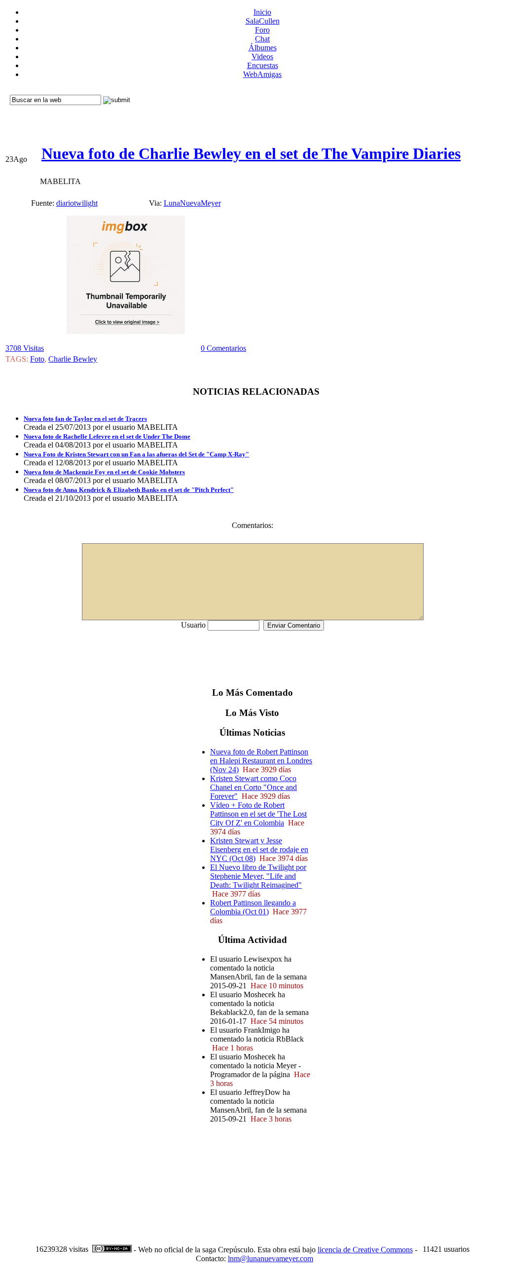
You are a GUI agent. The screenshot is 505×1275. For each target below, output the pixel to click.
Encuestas (262, 65)
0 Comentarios (223, 348)
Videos (262, 56)
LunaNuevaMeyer (192, 203)
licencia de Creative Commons (365, 1249)
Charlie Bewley (72, 359)
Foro (262, 30)
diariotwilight (77, 203)
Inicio (262, 12)
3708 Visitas (24, 348)
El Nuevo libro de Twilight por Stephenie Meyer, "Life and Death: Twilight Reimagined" (258, 876)
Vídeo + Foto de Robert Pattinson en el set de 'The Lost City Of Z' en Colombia (258, 814)
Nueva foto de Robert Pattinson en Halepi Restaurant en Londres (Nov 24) (261, 761)
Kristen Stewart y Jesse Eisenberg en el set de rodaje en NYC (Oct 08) (259, 849)
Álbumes (263, 47)
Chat (262, 39)
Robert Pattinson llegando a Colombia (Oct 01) (253, 907)
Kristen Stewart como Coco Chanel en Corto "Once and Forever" (253, 787)
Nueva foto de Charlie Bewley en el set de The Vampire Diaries (251, 153)
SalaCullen (263, 21)
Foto (37, 359)
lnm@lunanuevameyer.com (270, 1258)
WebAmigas (262, 74)
